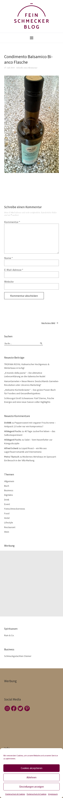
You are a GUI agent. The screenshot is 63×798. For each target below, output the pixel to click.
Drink (6, 499)
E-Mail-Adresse (13, 269)
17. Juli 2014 (9, 67)
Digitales (8, 494)
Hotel (7, 517)
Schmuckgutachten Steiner (17, 656)
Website (9, 281)
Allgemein (9, 481)
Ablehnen (31, 777)
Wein (6, 531)
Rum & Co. (9, 635)
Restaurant (9, 527)
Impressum (53, 794)
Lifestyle (8, 522)
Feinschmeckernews (14, 508)
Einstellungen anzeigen (31, 786)
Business (8, 490)
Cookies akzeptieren (31, 768)
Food (6, 513)
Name (8, 258)
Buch (6, 485)
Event (7, 504)
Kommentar (12, 222)
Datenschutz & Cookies (15, 794)
